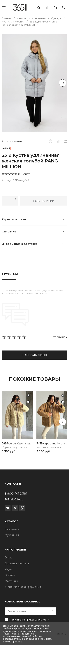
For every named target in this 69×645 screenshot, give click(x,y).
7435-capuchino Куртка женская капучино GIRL (51, 443)
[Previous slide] (6, 83)
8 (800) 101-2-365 (16, 493)
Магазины (11, 581)
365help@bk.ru (14, 499)
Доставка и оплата (17, 563)
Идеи (8, 569)
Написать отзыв (34, 354)
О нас (8, 557)
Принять (60, 633)
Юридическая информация (23, 587)
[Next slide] (62, 83)
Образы (10, 575)
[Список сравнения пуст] (47, 7)
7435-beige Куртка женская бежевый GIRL (17, 443)
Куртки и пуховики (14, 447)
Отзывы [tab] (10, 274)
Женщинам (12, 529)
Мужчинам (12, 535)
